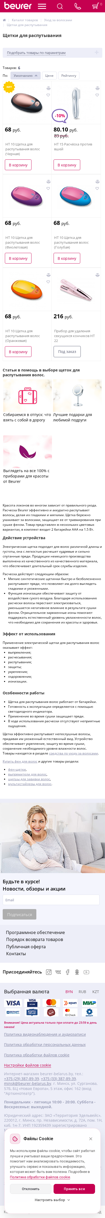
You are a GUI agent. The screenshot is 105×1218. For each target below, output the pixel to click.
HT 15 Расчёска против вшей (73, 146)
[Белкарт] (89, 1012)
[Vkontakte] (58, 973)
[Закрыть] (90, 1139)
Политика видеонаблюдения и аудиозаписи (45, 1034)
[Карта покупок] (32, 1012)
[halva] (51, 1012)
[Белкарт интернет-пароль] (13, 1012)
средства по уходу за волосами (73, 753)
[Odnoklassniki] (77, 973)
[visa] (13, 1003)
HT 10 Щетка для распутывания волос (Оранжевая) (22, 336)
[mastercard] (70, 1012)
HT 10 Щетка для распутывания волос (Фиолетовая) (22, 242)
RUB (82, 991)
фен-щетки (17, 769)
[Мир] (89, 1003)
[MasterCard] (51, 1003)
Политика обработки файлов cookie (36, 1055)
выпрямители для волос (27, 774)
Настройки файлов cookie (27, 1065)
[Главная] (4, 20)
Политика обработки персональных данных (45, 1044)
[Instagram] (49, 973)
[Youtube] (86, 973)
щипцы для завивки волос (29, 779)
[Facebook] (68, 973)
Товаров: (10, 67)
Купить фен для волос (20, 761)
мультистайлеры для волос (29, 784)
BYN (69, 991)
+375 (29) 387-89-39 (21, 1078)
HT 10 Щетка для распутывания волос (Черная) (22, 149)
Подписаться (19, 914)
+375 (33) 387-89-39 (58, 1078)
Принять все (74, 1189)
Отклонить (31, 1189)
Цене (49, 75)
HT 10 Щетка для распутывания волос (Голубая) (71, 242)
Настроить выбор (50, 1200)
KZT (95, 991)
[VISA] (32, 1003)
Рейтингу (68, 75)
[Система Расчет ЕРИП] (70, 1003)
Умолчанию (23, 75)
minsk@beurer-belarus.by (27, 1083)
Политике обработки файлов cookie (40, 1177)
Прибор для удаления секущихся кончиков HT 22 (74, 336)
